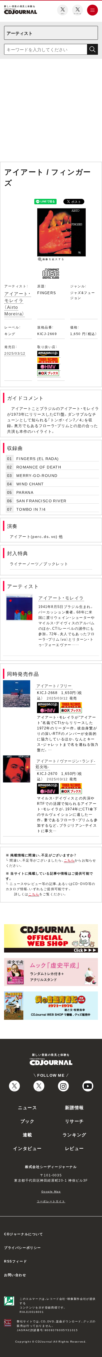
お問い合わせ (15, 1274)
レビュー (74, 1148)
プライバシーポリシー (22, 1247)
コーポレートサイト (51, 1201)
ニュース (27, 1107)
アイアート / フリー (54, 685)
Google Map (51, 1191)
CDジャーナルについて (23, 1233)
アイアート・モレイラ (61, 597)
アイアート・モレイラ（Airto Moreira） (17, 303)
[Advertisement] (51, 111)
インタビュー (27, 1148)
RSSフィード (15, 1261)
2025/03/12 (15, 353)
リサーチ (74, 1121)
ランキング (74, 1134)
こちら (69, 860)
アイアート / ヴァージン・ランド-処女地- (65, 763)
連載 (27, 1134)
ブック (27, 1121)
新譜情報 (74, 1107)
